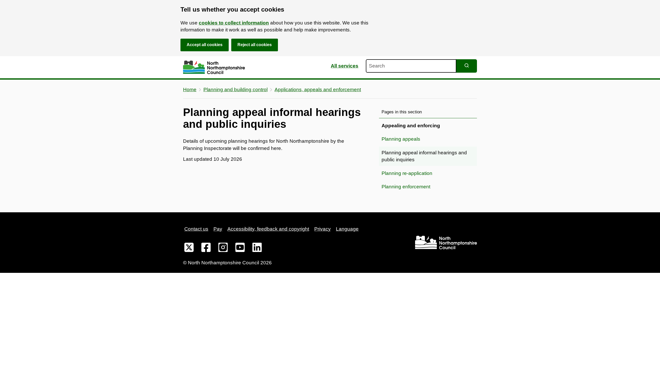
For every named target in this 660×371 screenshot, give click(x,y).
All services (344, 66)
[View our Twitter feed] (189, 248)
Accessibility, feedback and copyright (268, 229)
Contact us (196, 229)
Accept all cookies (204, 45)
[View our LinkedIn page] (257, 248)
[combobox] (411, 66)
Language (347, 229)
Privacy (322, 229)
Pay (217, 229)
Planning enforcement (406, 186)
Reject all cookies (254, 45)
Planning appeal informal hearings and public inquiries (424, 156)
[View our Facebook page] (206, 248)
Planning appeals (401, 139)
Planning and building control (235, 89)
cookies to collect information (234, 23)
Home (189, 89)
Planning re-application (407, 173)
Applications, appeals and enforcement (318, 89)
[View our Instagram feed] (223, 248)
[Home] (214, 67)
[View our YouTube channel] (240, 248)
